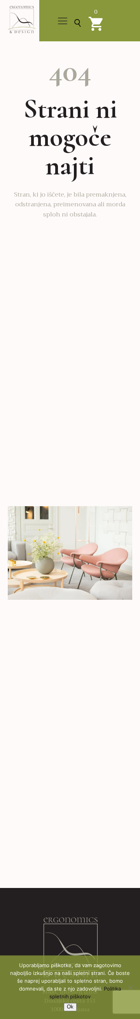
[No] (130, 987)
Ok (70, 1007)
